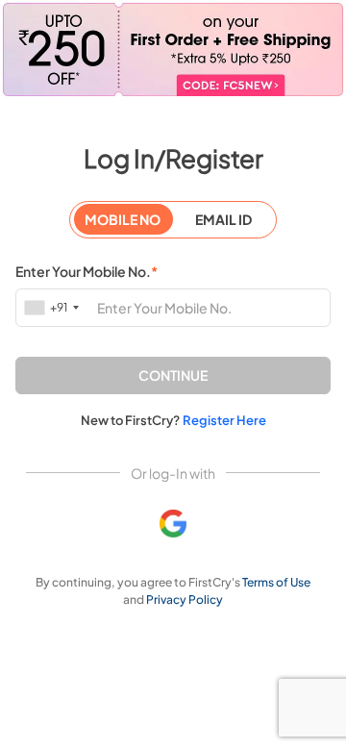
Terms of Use (276, 582)
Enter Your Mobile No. (86, 271)
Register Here (224, 420)
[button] (173, 375)
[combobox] (53, 307)
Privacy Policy (184, 599)
